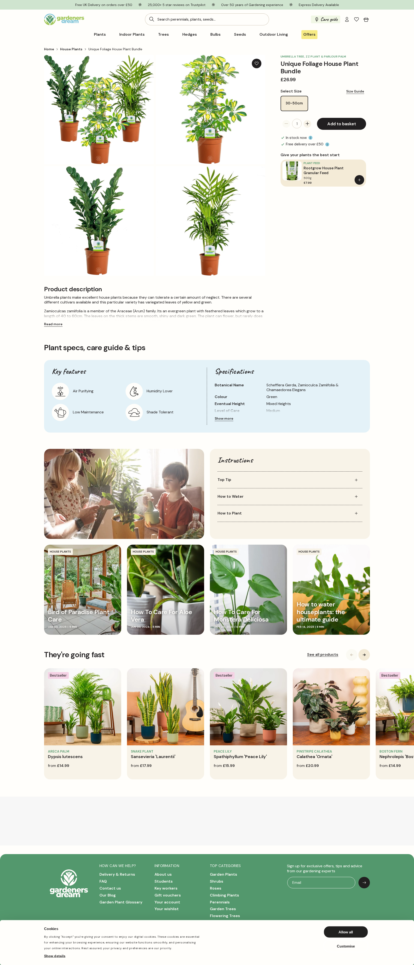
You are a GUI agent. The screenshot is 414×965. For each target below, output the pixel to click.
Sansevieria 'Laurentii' (153, 756)
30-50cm (294, 103)
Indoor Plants (132, 34)
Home (49, 49)
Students (164, 881)
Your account (167, 902)
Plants (100, 34)
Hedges (189, 34)
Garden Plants (223, 874)
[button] (366, 19)
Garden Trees (223, 909)
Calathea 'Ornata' (314, 756)
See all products (322, 654)
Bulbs (215, 34)
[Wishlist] (356, 19)
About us (163, 874)
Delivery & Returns (117, 874)
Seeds (240, 34)
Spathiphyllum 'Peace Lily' (240, 756)
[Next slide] (364, 655)
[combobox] (207, 19)
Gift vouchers (168, 895)
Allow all (346, 932)
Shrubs (216, 881)
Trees (163, 34)
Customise (346, 946)
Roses (215, 888)
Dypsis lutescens (65, 756)
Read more (53, 324)
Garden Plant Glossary (120, 902)
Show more (224, 418)
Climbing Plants (224, 895)
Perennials (220, 902)
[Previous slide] (351, 655)
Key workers (166, 888)
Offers (309, 34)
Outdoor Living (273, 34)
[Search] (151, 19)
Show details (54, 956)
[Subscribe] (364, 882)
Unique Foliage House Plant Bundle (115, 49)
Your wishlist (167, 909)
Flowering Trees (225, 915)
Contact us (110, 888)
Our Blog (107, 895)
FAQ (103, 881)
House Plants (71, 49)
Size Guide (355, 91)
